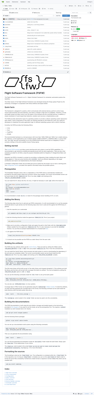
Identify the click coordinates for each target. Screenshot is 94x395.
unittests (7, 43)
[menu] (75, 393)
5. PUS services (9, 379)
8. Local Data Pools (10, 384)
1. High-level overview (11, 372)
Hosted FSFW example (13, 149)
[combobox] (45, 16)
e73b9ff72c (11, 19)
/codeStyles (9, 22)
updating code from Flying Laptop (35, 62)
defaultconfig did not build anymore (35, 35)
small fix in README (32, 68)
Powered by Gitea (5, 393)
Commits (14, 12)
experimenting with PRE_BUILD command (37, 60)
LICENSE (7, 62)
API (92, 393)
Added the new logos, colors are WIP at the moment (39, 65)
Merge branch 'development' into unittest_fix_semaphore (40, 43)
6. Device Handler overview (12, 381)
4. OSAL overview (10, 377)
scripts (6, 38)
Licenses (87, 393)
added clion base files (32, 22)
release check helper (32, 38)
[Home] (3, 2)
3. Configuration (9, 376)
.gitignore (7, 49)
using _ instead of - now (33, 30)
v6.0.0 (74, 29)
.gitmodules (7, 51)
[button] (71, 6)
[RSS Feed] (65, 6)
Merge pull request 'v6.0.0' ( (24, 19)
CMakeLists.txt (8, 57)
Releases (73, 26)
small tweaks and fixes (32, 46)
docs (6, 32)
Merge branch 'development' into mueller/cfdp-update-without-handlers (44, 32)
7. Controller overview (11, 382)
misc (6, 35)
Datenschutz (15, 1)
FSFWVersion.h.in (9, 60)
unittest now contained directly (34, 51)
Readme (75, 20)
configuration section (13, 165)
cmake (6, 27)
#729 (32, 19)
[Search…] (90, 12)
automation (7, 24)
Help (29, 1)
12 (75, 5)
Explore (8, 1)
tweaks (29, 27)
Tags (59, 12)
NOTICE (7, 65)
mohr (6, 19)
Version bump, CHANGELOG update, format (37, 41)
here (47, 228)
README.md (8, 68)
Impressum (23, 1)
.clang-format (8, 46)
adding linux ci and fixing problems (35, 24)
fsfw (6, 6)
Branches (37, 12)
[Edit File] (68, 72)
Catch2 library (33, 247)
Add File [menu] (58, 15)
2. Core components (10, 374)
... (49, 18)
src (5, 41)
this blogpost (15, 307)
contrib (6, 30)
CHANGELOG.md (9, 54)
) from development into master (40, 19)
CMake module (50, 287)
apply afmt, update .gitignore (34, 49)
